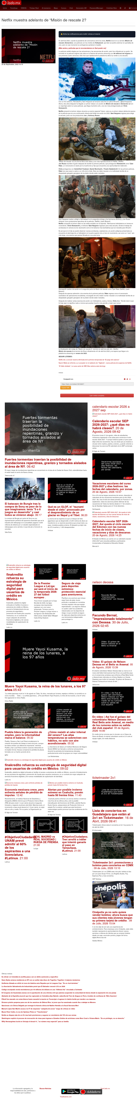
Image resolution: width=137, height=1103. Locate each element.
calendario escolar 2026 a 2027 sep (111, 408)
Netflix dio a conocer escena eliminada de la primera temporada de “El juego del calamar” (89, 360)
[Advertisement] (46, 549)
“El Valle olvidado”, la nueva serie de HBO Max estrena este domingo (82, 366)
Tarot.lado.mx (105, 1088)
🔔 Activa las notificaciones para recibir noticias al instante (80, 34)
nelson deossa (102, 582)
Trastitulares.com (66, 1097)
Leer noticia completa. (97, 395)
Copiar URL (66, 388)
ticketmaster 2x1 (104, 777)
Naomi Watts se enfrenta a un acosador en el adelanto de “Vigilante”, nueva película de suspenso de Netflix (95, 363)
